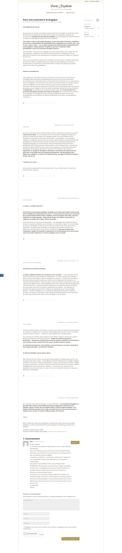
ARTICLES (33, 22)
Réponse (75, 442)
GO (97, 20)
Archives (86, 34)
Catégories (87, 26)
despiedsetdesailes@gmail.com (57, 431)
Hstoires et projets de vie (50, 22)
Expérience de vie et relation (54, 12)
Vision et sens (70, 12)
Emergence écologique (39, 22)
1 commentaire (59, 22)
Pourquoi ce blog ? (94, 1)
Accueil (87, 1)
